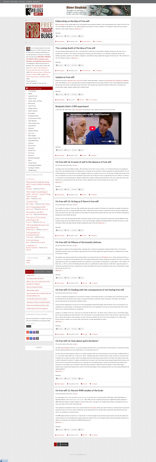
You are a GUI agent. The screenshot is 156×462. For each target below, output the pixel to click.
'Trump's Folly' (32, 201)
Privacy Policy (14, 1)
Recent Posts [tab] (29, 271)
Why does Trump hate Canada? (35, 287)
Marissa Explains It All (34, 138)
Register (29, 260)
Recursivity (31, 155)
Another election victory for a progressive (37, 308)
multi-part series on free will (74, 80)
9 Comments (95, 435)
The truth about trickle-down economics (37, 299)
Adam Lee (45, 229)
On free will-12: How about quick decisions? (76, 341)
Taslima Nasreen (32, 163)
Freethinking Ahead (33, 116)
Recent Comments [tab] (40, 271)
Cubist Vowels (32, 106)
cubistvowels (44, 209)
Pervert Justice (32, 145)
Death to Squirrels (33, 111)
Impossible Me (32, 126)
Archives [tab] (48, 271)
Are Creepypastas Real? (35, 207)
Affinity (30, 93)
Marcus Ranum (41, 242)
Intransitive (31, 128)
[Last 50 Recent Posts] (30, 179)
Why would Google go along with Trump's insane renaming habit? (38, 184)
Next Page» (64, 444)
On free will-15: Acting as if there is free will (77, 201)
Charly (39, 198)
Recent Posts (36, 1)
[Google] (30, 332)
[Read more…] (79, 29)
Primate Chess (31, 150)
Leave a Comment (92, 100)
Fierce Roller (31, 113)
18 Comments (98, 70)
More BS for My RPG (34, 212)
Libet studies (93, 407)
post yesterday (61, 24)
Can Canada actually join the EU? (35, 278)
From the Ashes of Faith (34, 118)
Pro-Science (31, 153)
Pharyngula (31, 148)
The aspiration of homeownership (33, 233)
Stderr (29, 160)
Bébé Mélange (44, 214)
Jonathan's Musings (33, 130)
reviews (68, 83)
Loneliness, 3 (31, 245)
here (76, 165)
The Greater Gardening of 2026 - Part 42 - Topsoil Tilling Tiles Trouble (38, 194)
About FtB (6, 1)
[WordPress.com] (37, 332)
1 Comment (94, 155)
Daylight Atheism (32, 108)
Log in (28, 262)
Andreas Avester (32, 98)
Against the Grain (32, 96)
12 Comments (98, 41)
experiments (79, 109)
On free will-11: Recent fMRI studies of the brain (79, 390)
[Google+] (27, 332)
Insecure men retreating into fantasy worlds (38, 305)
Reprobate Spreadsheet (34, 158)
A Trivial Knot (32, 91)
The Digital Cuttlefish (33, 168)
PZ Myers (42, 189)
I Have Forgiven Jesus (34, 123)
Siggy (43, 237)
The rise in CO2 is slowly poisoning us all (36, 218)
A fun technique (32, 240)
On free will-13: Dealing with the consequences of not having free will (89, 289)
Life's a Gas (31, 133)
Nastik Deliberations (33, 140)
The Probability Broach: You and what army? (37, 226)
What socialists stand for (33, 290)
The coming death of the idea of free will (75, 48)
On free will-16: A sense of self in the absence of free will (83, 162)
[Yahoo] (34, 332)
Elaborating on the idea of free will (72, 21)
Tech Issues (22, 1)
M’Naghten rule (106, 257)
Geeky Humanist (32, 121)
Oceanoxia (31, 143)
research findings (65, 348)
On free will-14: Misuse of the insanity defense (78, 242)
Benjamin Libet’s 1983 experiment (72, 106)
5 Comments (94, 235)
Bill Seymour (31, 103)
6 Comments (94, 194)
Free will (84, 41)
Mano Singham (32, 135)
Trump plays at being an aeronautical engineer (38, 302)
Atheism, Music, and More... (35, 101)
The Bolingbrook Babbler (34, 165)
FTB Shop (29, 1)
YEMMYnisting (32, 170)
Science (89, 41)
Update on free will (64, 77)
